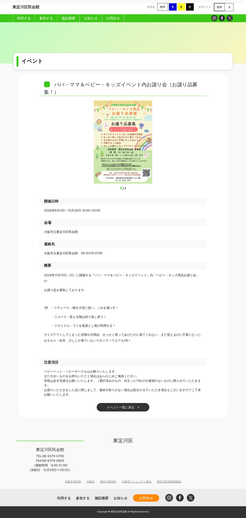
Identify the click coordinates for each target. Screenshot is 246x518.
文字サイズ (204, 7)
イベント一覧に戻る (120, 407)
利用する (64, 498)
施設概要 (102, 498)
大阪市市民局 (73, 481)
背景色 (151, 7)
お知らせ (120, 498)
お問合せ (146, 498)
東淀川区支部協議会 (169, 481)
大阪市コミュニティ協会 (136, 481)
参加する (83, 498)
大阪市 (90, 481)
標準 (162, 6)
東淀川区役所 (108, 481)
